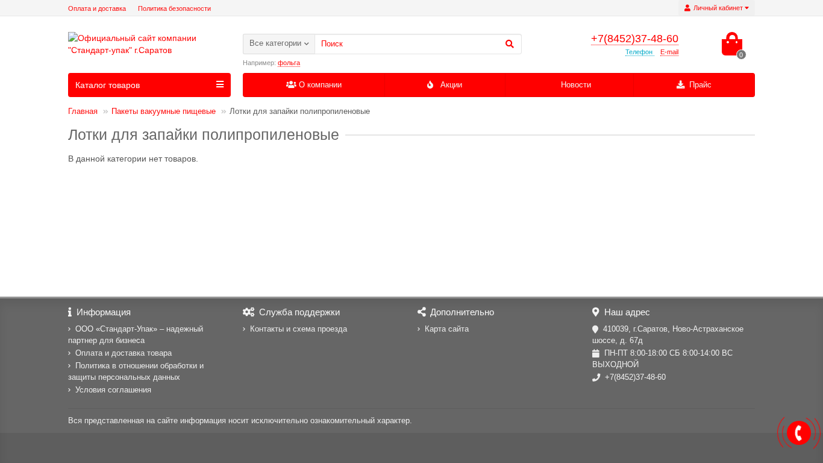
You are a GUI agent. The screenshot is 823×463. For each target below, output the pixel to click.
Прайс (700, 84)
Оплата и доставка (97, 8)
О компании (320, 84)
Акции (451, 84)
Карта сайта (447, 328)
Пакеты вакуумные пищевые (163, 111)
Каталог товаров (107, 85)
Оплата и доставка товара (123, 352)
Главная (83, 111)
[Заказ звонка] (799, 433)
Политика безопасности (174, 8)
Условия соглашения (113, 389)
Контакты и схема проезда (298, 328)
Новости (576, 84)
